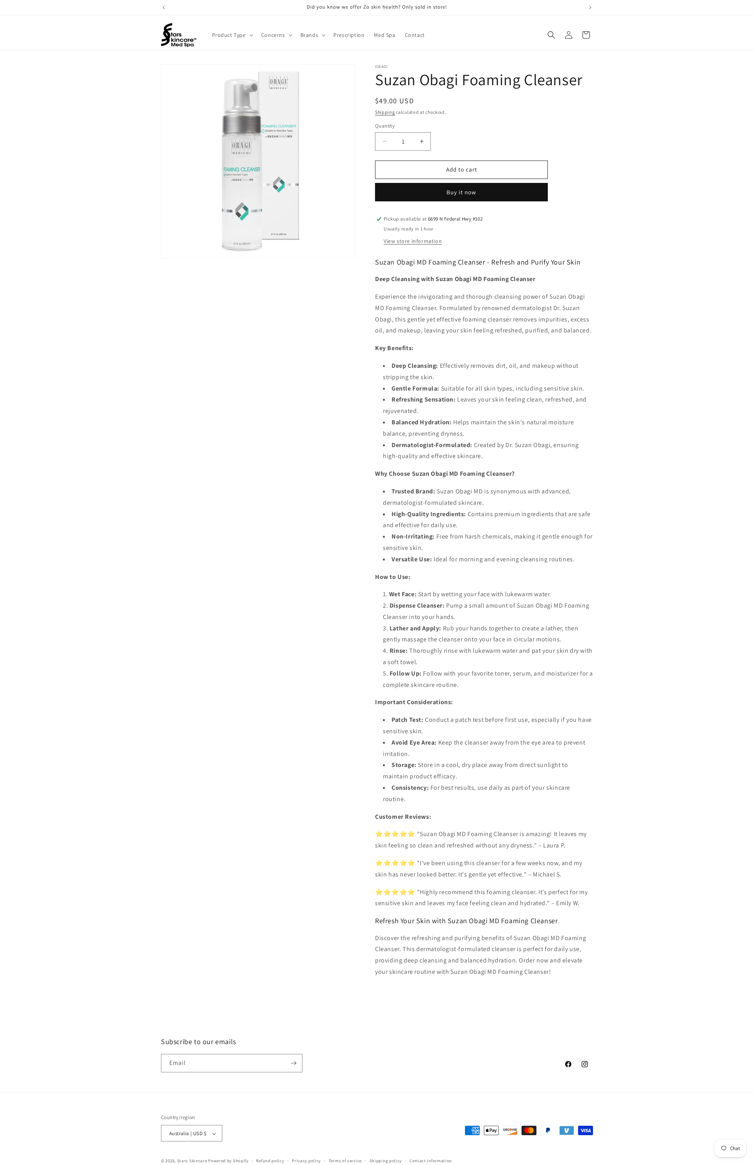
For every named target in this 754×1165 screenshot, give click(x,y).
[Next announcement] (590, 7)
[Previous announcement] (163, 7)
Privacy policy (306, 1160)
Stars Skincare (192, 1161)
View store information (413, 241)
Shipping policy (386, 1160)
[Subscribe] (293, 1063)
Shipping (385, 112)
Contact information (431, 1160)
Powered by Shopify (228, 1161)
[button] (231, 35)
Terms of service (345, 1160)
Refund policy (270, 1160)
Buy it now (461, 192)
